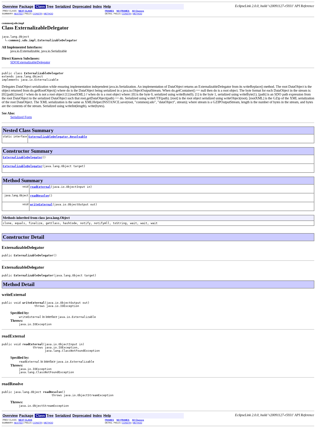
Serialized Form (21, 117)
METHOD (48, 13)
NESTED (18, 13)
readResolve (39, 195)
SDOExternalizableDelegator (30, 62)
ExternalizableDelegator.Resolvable (58, 136)
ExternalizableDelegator (22, 157)
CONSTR (37, 13)
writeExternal (41, 204)
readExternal (40, 186)
